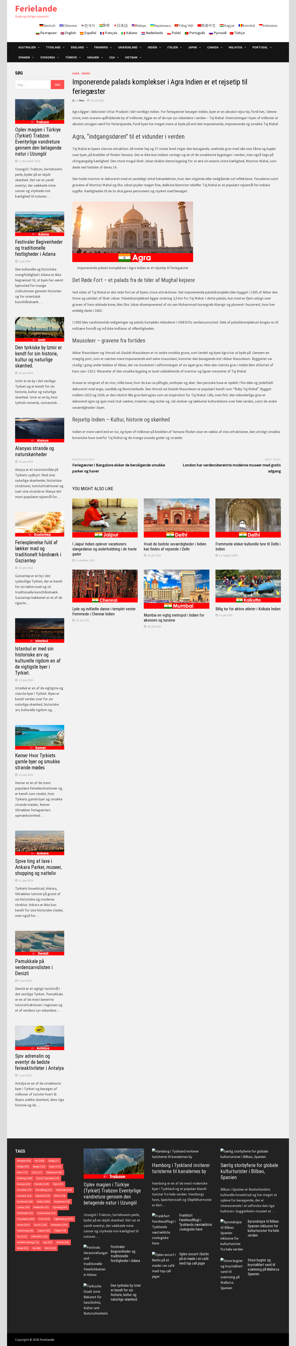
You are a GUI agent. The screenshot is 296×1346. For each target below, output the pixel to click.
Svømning (25, 1230)
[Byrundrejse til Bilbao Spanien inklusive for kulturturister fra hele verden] (232, 1222)
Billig (54, 1160)
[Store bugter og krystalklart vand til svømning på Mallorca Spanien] (232, 1260)
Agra (75, 73)
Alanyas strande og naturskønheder (34, 451)
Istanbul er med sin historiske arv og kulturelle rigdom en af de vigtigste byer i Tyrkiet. (38, 661)
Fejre (58, 1184)
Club (37, 1172)
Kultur (43, 1201)
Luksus (23, 1207)
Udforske (39, 1236)
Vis (37, 1248)
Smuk (23, 1224)
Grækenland (128, 47)
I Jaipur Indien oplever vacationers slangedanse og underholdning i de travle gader (104, 549)
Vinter (22, 1248)
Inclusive (24, 1195)
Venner (62, 1242)
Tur (22, 1236)
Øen (50, 1248)
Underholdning (28, 1242)
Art (39, 1160)
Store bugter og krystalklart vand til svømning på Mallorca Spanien (263, 1267)
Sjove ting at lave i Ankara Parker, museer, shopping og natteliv (38, 867)
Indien (86, 73)
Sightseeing (63, 1219)
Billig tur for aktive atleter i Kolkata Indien (247, 608)
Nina (81, 100)
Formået (24, 1190)
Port (44, 1219)
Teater (60, 1230)
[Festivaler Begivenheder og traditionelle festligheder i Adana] (96, 1247)
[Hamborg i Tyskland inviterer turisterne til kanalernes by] (182, 1153)
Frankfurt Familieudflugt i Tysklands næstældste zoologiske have (195, 1222)
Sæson (44, 1230)
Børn (22, 1172)
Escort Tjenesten (47, 1178)
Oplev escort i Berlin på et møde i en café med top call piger (194, 1258)
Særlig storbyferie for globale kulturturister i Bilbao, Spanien (249, 1171)
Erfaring (24, 1178)
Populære (25, 1219)
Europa (23, 1184)
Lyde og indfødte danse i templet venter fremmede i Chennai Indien (104, 611)
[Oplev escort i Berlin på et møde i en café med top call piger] (164, 1254)
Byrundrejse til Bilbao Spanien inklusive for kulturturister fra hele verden (263, 1228)
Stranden (59, 1224)
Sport (40, 1224)
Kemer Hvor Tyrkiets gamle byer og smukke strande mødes (37, 762)
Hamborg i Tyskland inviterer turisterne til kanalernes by (181, 1168)
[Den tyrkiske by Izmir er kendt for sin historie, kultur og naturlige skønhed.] (96, 1286)
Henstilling (44, 1190)
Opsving (60, 1207)
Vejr (47, 1242)
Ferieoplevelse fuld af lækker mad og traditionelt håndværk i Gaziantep (38, 552)
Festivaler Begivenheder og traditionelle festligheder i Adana (39, 248)
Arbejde (24, 1160)
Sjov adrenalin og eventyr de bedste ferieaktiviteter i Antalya (39, 1062)
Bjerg (39, 1166)
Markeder (41, 1207)
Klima (59, 1195)
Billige (23, 1166)
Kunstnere (62, 1201)
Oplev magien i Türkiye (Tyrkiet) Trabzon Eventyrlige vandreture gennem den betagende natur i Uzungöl (38, 142)
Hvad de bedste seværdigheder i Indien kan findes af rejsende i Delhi (175, 546)
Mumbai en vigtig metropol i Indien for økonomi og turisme (174, 618)
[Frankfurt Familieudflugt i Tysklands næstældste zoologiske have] (164, 1216)
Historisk (64, 1190)
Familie (42, 1184)
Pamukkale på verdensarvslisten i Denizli (34, 967)
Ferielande (36, 8)
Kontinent (25, 1201)
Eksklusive (54, 1172)
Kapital (43, 1195)
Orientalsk (25, 1213)
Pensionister (46, 1213)
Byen (55, 1166)
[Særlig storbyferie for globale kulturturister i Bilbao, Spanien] (250, 1153)
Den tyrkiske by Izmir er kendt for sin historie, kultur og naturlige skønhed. (38, 357)
